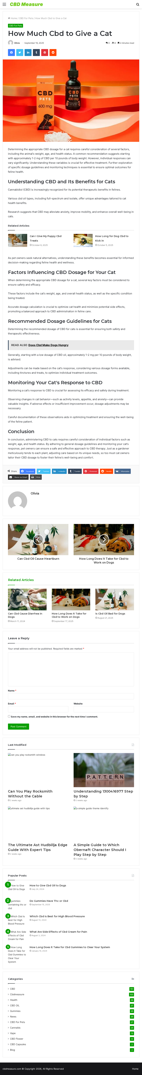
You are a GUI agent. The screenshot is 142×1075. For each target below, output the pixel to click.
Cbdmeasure (17, 994)
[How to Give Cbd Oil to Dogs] (17, 890)
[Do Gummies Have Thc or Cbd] (17, 905)
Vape (13, 1033)
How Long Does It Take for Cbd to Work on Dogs (69, 615)
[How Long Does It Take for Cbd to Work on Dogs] (71, 599)
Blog (12, 1049)
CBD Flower (16, 1038)
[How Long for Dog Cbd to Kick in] (83, 240)
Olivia (17, 43)
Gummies (15, 1011)
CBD (12, 988)
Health (13, 1000)
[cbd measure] (26, 4)
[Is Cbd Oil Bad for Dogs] (114, 599)
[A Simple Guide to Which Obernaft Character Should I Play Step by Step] (104, 824)
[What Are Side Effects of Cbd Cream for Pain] (17, 936)
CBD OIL (15, 1005)
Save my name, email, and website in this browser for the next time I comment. (54, 716)
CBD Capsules (18, 1044)
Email (12, 703)
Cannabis (15, 1027)
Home (13, 18)
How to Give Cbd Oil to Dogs (48, 885)
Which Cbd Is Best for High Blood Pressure (57, 916)
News (13, 1016)
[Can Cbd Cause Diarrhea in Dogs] (27, 599)
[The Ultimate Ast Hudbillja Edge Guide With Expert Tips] (38, 824)
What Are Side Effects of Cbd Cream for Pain (58, 931)
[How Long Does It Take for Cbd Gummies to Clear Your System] (17, 954)
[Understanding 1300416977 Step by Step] (104, 770)
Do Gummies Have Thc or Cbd (49, 900)
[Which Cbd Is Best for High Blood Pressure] (17, 921)
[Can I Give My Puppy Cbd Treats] (17, 240)
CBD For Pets (26, 18)
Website (78, 703)
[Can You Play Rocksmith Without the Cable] (38, 770)
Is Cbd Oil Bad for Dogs (110, 613)
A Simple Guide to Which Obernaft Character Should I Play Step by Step (100, 850)
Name (12, 690)
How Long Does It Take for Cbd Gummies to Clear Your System (70, 947)
